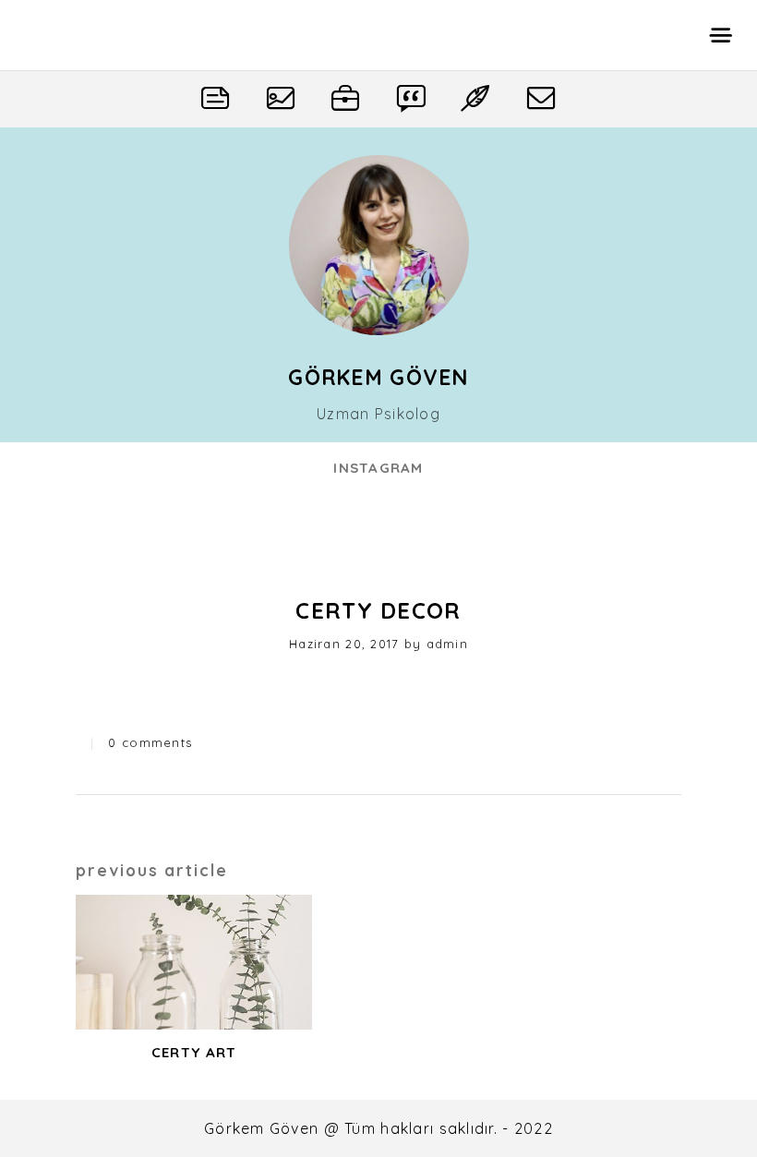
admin (447, 643)
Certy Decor (378, 610)
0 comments (150, 742)
